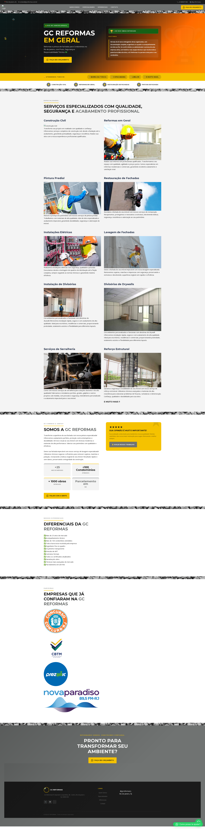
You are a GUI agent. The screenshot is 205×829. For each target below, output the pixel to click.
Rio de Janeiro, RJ (125, 794)
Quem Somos (74, 7)
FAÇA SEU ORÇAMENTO (193, 7)
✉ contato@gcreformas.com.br (27, 2)
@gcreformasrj (125, 791)
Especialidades (89, 7)
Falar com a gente (58, 496)
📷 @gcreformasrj (195, 2)
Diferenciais (103, 7)
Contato (114, 7)
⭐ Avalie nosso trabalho (123, 444)
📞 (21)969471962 (182, 2)
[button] (188, 824)
